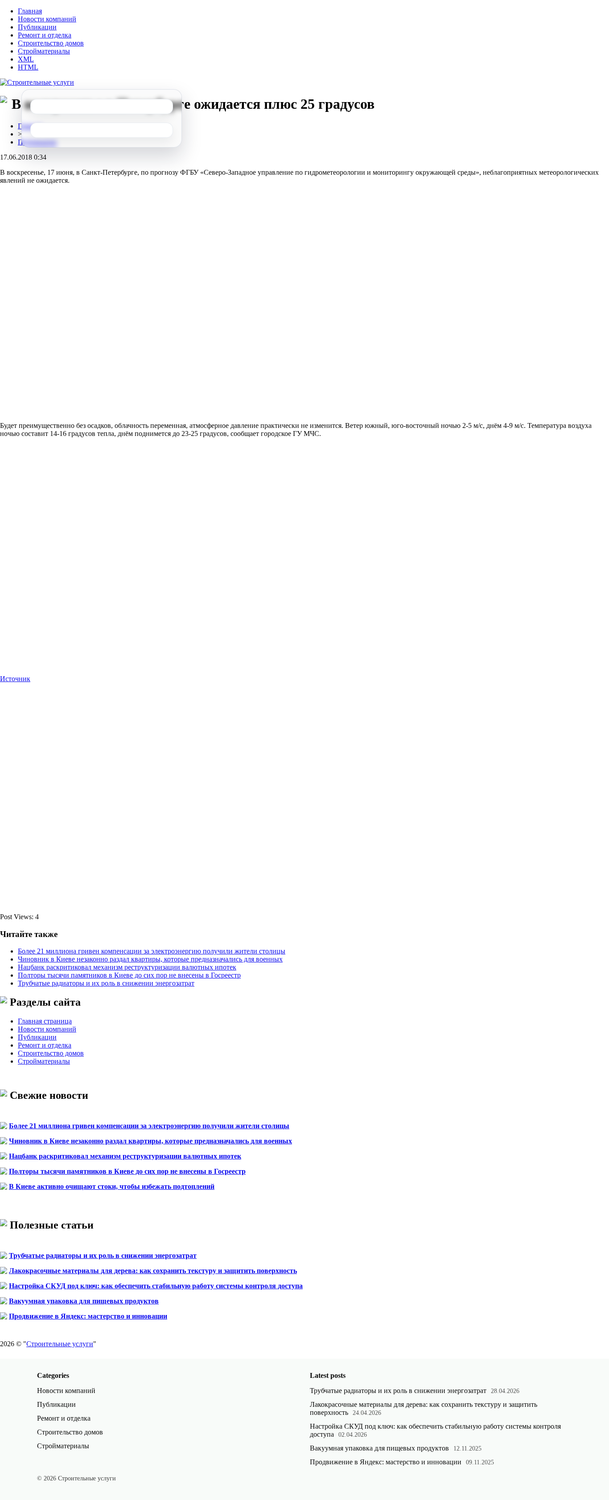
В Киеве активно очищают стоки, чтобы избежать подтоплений (111, 1186)
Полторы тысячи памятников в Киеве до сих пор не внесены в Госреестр (129, 975)
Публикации (37, 27)
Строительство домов (51, 43)
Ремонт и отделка (44, 35)
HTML (28, 67)
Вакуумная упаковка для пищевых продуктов (84, 1301)
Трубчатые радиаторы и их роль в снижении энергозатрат (106, 983)
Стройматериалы (44, 51)
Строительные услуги (59, 1344)
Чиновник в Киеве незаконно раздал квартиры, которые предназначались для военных (150, 959)
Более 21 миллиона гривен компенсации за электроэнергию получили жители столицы (151, 951)
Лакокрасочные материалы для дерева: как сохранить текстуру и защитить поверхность (153, 1270)
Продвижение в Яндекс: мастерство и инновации (88, 1316)
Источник (15, 678)
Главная (30, 11)
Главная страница (45, 1021)
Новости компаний (47, 19)
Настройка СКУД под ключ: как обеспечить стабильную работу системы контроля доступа (156, 1286)
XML (26, 59)
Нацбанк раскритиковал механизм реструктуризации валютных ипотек (127, 967)
